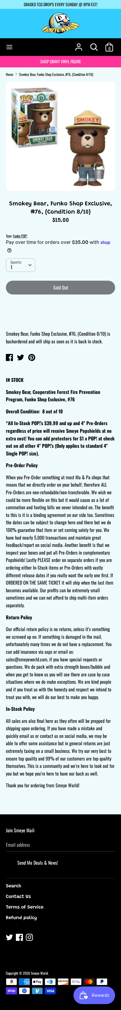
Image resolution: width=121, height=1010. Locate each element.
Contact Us (18, 896)
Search (13, 886)
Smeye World (39, 973)
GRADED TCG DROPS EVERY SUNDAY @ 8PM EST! (61, 4)
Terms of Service (24, 907)
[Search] (94, 44)
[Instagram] (30, 938)
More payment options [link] (60, 319)
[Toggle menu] (9, 47)
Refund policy (21, 918)
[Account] (79, 44)
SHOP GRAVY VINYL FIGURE (60, 61)
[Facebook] (20, 938)
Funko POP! (20, 235)
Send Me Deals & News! (37, 862)
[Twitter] (10, 938)
